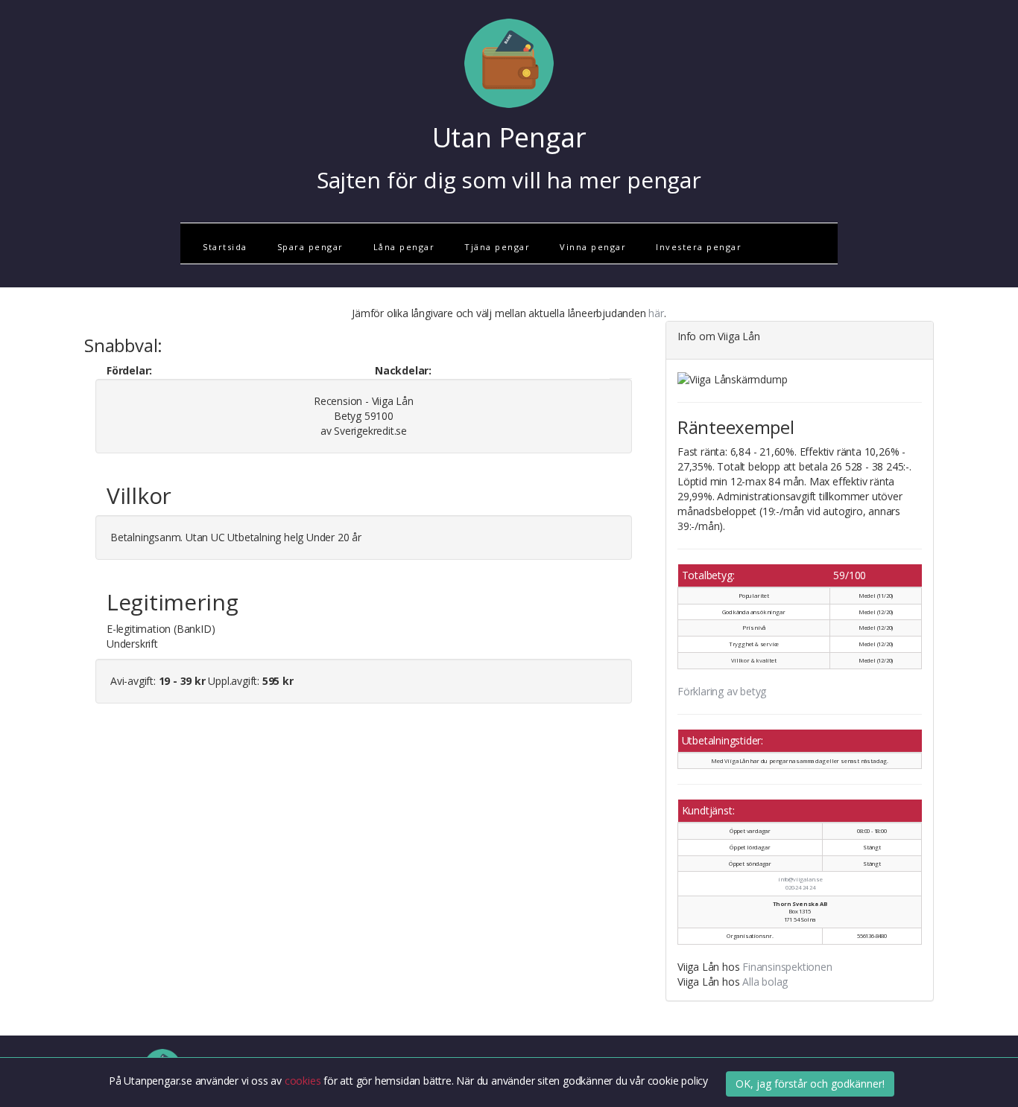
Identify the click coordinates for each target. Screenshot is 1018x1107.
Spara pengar (310, 246)
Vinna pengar (593, 246)
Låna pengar (404, 246)
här (655, 313)
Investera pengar (699, 246)
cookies (304, 1081)
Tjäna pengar (497, 246)
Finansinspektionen (787, 967)
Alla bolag (765, 981)
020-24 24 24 (800, 887)
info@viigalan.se (800, 879)
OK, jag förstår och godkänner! (810, 1083)
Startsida (225, 246)
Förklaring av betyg (721, 691)
